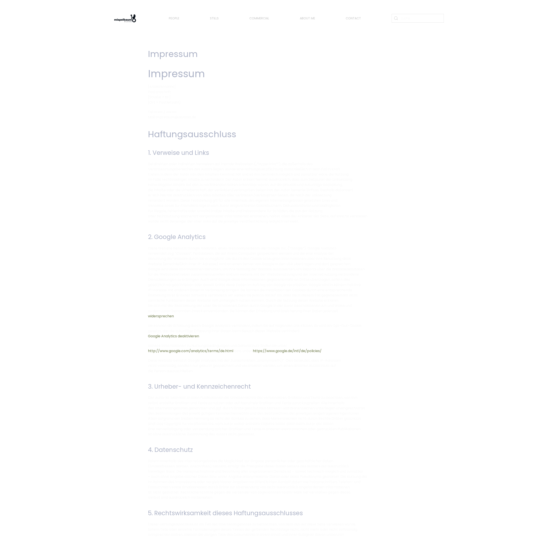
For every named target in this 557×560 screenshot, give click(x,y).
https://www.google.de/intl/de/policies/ (287, 350)
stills (214, 18)
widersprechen (161, 316)
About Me (307, 18)
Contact (353, 18)
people (174, 18)
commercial (259, 18)
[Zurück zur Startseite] (125, 18)
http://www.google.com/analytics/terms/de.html (190, 350)
